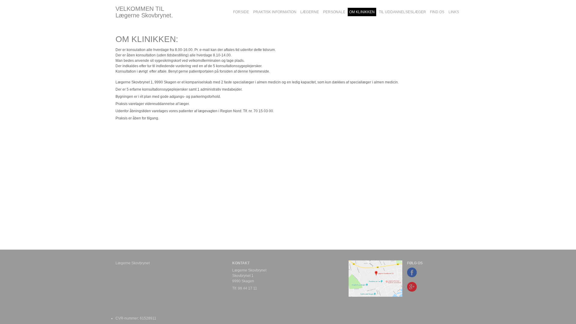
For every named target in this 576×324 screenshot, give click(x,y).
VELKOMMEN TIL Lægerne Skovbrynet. (144, 12)
